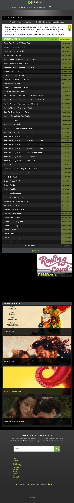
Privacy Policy (15, 472)
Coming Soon (27, 7)
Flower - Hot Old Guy (12, 238)
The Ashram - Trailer (12, 217)
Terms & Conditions (16, 477)
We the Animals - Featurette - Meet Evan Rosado (23, 104)
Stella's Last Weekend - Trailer (16, 88)
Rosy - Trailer (9, 165)
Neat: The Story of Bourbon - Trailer (18, 136)
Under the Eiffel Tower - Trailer (16, 63)
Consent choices (16, 468)
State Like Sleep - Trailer (13, 71)
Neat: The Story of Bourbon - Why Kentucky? (21, 157)
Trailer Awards (15, 459)
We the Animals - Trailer (13, 132)
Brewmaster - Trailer (12, 84)
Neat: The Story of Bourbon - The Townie (20, 161)
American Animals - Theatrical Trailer (18, 173)
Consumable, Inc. (39, 498)
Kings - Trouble (10, 189)
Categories (42, 7)
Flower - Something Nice (13, 222)
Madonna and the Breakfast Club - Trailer (20, 59)
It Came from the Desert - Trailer (17, 201)
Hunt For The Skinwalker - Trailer (17, 112)
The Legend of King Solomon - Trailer (18, 128)
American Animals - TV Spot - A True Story (20, 169)
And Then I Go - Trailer (12, 213)
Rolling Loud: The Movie (48, 275)
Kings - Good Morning (12, 193)
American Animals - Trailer (14, 209)
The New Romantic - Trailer (14, 92)
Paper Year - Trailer (11, 120)
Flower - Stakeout (11, 230)
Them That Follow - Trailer (14, 51)
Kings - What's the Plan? (13, 181)
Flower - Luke (9, 234)
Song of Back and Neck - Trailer (16, 80)
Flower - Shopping (11, 226)
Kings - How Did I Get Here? (15, 197)
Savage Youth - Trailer (12, 55)
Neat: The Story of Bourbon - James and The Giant (24, 144)
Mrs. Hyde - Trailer (11, 177)
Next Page (67, 246)
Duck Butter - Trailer (12, 242)
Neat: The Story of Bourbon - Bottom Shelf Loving (23, 148)
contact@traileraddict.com (17, 441)
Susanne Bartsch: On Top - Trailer (17, 116)
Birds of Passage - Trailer (14, 75)
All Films (13, 7)
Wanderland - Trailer (12, 205)
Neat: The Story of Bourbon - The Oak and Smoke (23, 140)
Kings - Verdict (9, 185)
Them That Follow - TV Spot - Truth (17, 43)
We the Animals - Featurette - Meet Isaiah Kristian (24, 96)
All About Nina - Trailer (12, 124)
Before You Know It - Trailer (15, 47)
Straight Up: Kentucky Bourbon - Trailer (19, 67)
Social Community (17, 464)
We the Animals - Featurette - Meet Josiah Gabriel (24, 100)
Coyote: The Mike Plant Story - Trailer (18, 108)
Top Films (20, 7)
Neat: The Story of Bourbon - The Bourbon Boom (23, 153)
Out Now (35, 7)
